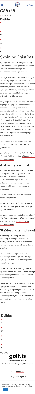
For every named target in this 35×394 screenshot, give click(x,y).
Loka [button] (5, 390)
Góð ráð (7, 10)
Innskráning (28, 5)
